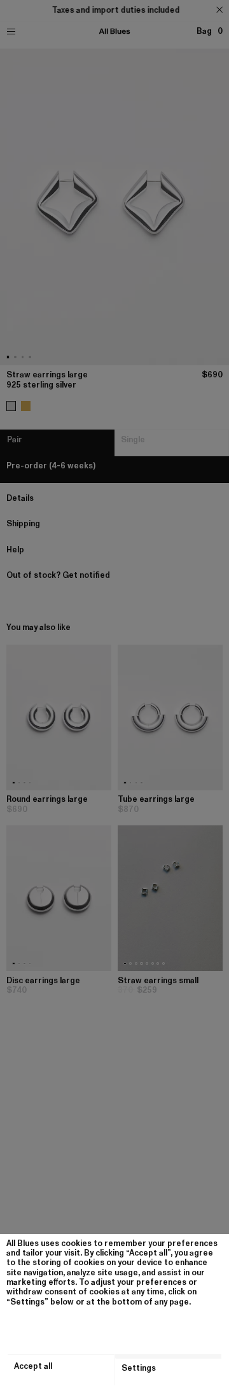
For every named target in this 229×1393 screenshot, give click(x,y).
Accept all (33, 1366)
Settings (138, 1368)
